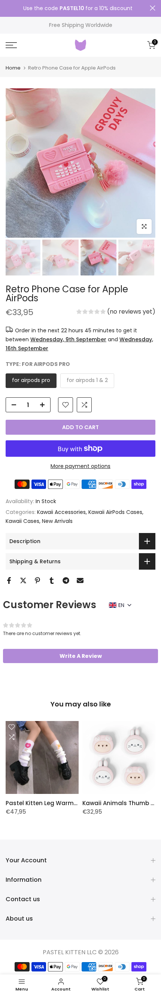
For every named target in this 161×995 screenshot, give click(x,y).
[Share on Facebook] (9, 580)
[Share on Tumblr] (51, 580)
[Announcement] (77, 8)
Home (13, 67)
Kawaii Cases (22, 521)
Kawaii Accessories (61, 512)
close (152, 8)
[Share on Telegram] (66, 580)
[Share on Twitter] (23, 580)
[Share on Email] (80, 580)
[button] (115, 312)
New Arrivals (57, 521)
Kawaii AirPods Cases (115, 512)
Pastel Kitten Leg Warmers (44, 803)
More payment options (80, 466)
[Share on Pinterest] (37, 580)
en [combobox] (121, 605)
